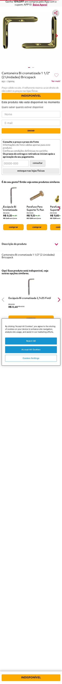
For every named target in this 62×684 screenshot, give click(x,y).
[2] (33, 67)
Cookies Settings (31, 358)
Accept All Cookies (30, 349)
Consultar (37, 163)
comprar (13, 227)
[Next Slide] (59, 208)
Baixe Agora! (40, 5)
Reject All (31, 341)
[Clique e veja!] (55, 82)
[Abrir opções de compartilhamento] (55, 13)
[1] (29, 67)
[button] (31, 244)
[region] (30, 342)
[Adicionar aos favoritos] (56, 75)
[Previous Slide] (3, 208)
